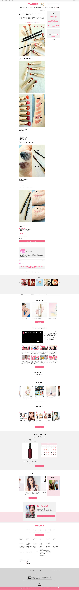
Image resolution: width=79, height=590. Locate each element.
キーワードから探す (53, 36)
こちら (46, 578)
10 (44, 451)
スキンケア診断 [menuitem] (21, 543)
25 (46, 454)
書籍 (40, 570)
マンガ (20, 570)
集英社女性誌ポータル (75, 0)
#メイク (34, 266)
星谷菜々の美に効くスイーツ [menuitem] (43, 555)
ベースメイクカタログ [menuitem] (28, 543)
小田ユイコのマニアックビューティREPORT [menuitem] (43, 552)
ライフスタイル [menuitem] (51, 7)
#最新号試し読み (53, 26)
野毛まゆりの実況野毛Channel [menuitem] (42, 553)
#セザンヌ (57, 25)
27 (51, 454)
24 (44, 454)
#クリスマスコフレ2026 (51, 17)
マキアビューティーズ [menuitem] (38, 7)
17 (44, 452)
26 (48, 454)
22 (55, 452)
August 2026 (49, 443)
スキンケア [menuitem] (21, 7)
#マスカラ (31, 266)
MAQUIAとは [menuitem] (28, 563)
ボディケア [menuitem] (31, 7)
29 (55, 454)
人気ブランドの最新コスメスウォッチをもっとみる (32, 22)
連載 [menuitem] (54, 7)
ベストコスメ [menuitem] (46, 7)
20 (51, 452)
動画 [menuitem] (27, 561)
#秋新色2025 (29, 267)
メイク (20, 10)
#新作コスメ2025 (34, 267)
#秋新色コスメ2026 (56, 17)
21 (53, 452)
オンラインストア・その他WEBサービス (53, 570)
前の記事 (21, 260)
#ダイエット (49, 25)
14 (53, 451)
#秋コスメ (36, 266)
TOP (20, 294)
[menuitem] (23, 539)
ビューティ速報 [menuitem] (34, 544)
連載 (22, 294)
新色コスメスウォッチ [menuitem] (35, 543)
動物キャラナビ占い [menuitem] (48, 551)
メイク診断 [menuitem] (27, 544)
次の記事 (43, 260)
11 (46, 451)
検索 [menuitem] (20, 561)
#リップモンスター (54, 25)
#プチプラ (28, 266)
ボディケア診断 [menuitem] (48, 543)
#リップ (26, 266)
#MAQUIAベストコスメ (53, 16)
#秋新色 (42, 266)
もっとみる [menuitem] (58, 7)
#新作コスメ (39, 266)
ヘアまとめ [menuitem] (41, 543)
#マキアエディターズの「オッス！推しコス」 (53, 21)
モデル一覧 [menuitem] (28, 562)
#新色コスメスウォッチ (54, 20)
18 (46, 452)
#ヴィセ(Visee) (22, 266)
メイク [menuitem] (24, 7)
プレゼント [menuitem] (43, 7)
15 (55, 451)
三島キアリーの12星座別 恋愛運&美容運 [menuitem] (49, 550)
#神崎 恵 (51, 20)
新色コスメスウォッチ (29, 251)
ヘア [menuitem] (28, 7)
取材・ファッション (32, 570)
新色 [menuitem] (26, 7)
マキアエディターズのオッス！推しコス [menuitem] (43, 549)
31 (44, 456)
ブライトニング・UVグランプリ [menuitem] (29, 552)
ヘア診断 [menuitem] (41, 544)
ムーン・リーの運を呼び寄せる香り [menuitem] (49, 552)
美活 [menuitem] (34, 7)
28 (53, 454)
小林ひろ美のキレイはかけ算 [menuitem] (43, 550)
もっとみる (39, 322)
